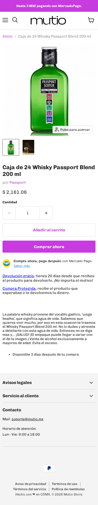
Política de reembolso (68, 489)
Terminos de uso (64, 484)
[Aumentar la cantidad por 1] (46, 213)
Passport (18, 182)
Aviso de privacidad (30, 484)
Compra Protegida (19, 288)
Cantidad (10, 202)
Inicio (8, 36)
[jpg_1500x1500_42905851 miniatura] (28, 147)
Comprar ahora (49, 246)
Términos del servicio (29, 489)
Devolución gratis (18, 276)
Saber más (22, 265)
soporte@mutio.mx (27, 419)
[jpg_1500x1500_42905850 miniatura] (11, 147)
